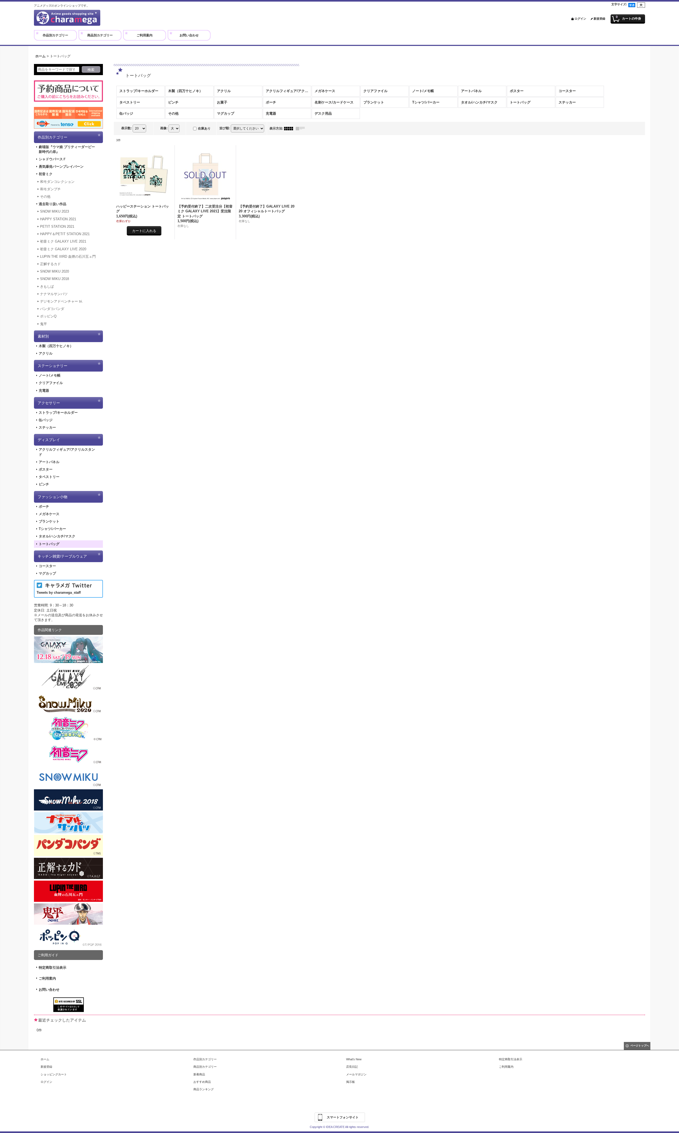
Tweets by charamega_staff (59, 592)
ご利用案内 (47, 978)
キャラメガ (67, 18)
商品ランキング (203, 1089)
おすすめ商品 (202, 1081)
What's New (354, 1059)
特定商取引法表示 (52, 968)
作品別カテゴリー (205, 1059)
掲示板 (350, 1081)
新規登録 (599, 18)
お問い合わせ (49, 990)
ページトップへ (639, 1045)
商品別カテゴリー (205, 1066)
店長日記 (352, 1066)
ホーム (45, 1059)
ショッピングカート (54, 1074)
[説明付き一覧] (301, 128)
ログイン (580, 18)
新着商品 (199, 1074)
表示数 (126, 128)
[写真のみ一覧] (290, 128)
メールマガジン (356, 1074)
